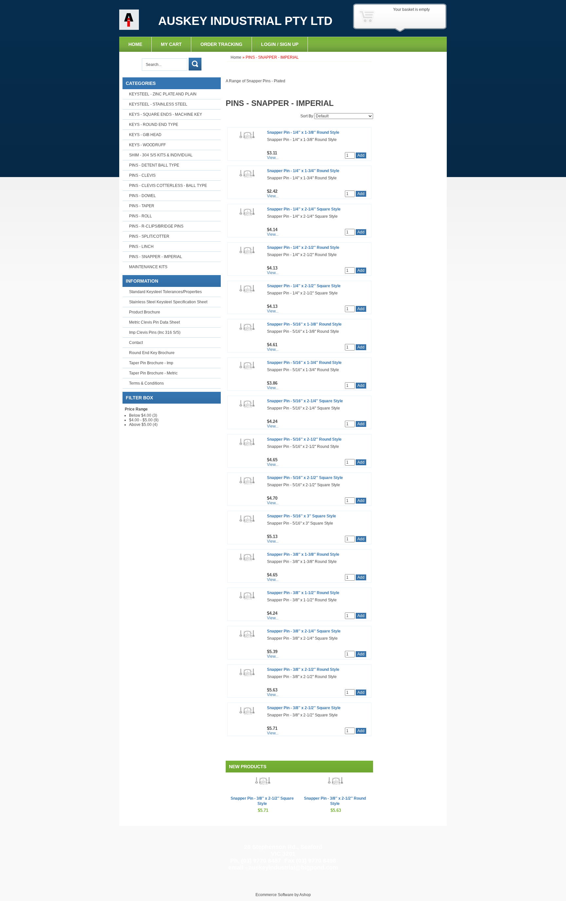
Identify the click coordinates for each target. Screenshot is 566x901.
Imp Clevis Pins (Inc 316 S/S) (154, 332)
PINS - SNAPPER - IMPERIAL (155, 256)
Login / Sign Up (279, 44)
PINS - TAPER (141, 206)
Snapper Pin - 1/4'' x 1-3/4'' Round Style (303, 171)
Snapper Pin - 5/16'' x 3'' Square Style (301, 516)
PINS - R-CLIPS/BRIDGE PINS (156, 226)
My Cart (171, 44)
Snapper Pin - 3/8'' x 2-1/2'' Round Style (303, 669)
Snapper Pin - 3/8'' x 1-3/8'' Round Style (303, 554)
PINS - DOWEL (142, 195)
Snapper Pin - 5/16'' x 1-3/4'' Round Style (304, 362)
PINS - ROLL (140, 216)
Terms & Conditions (146, 383)
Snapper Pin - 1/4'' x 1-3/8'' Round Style (303, 132)
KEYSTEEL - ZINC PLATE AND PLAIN (163, 94)
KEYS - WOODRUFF (147, 145)
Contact (136, 342)
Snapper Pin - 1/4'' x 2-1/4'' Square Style (304, 209)
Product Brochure (144, 312)
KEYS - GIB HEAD (145, 134)
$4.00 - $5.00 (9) (144, 420)
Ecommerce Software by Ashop (283, 894)
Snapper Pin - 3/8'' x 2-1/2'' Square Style (304, 708)
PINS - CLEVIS (142, 175)
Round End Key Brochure (152, 352)
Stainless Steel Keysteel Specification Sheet (168, 302)
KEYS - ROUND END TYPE (153, 124)
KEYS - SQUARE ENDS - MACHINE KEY (165, 114)
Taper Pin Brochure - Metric (153, 373)
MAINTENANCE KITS (148, 267)
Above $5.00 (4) (143, 424)
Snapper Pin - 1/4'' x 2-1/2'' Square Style (304, 286)
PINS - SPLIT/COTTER (149, 236)
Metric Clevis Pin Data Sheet (154, 322)
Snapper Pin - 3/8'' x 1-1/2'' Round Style (303, 593)
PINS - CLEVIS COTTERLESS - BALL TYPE (168, 185)
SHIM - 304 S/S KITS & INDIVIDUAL (161, 155)
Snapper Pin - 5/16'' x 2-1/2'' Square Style (305, 477)
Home (135, 44)
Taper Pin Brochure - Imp (151, 363)
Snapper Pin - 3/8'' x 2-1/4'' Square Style (304, 631)
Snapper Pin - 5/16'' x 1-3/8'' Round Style (304, 324)
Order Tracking (221, 44)
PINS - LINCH (141, 246)
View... (272, 157)
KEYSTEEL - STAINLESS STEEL (158, 104)
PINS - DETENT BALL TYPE (154, 165)
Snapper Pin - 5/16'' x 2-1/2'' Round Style (304, 439)
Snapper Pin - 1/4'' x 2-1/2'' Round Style (303, 247)
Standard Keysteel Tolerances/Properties (165, 292)
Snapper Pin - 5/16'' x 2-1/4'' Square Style (305, 401)
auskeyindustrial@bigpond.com (293, 867)
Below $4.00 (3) (143, 415)
